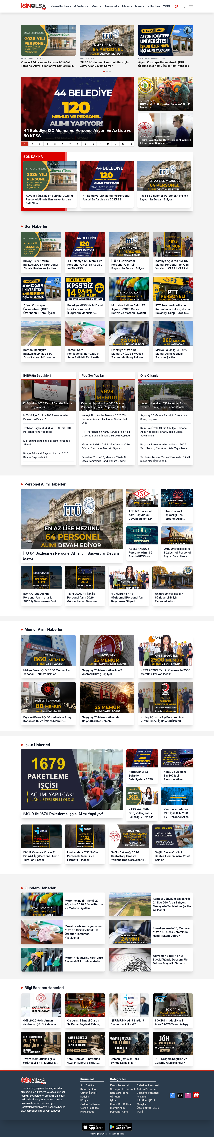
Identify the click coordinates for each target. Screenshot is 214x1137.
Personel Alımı (119, 1111)
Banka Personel (119, 1092)
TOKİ (166, 6)
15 (131, 144)
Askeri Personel (146, 1089)
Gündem (80, 6)
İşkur (138, 6)
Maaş (126, 6)
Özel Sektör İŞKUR (148, 1107)
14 (123, 144)
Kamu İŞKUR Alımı (120, 1104)
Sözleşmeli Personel (122, 1089)
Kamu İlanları (60, 6)
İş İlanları (153, 6)
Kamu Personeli (119, 1085)
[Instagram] (188, 1095)
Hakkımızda (87, 1111)
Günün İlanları (88, 1092)
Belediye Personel (148, 1085)
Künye (84, 1100)
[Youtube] (196, 1095)
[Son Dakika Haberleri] (176, 6)
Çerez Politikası (89, 1107)
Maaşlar (141, 1104)
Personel (111, 6)
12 (108, 144)
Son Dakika (87, 1085)
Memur (96, 6)
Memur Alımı (117, 1107)
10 (93, 144)
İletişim (84, 1096)
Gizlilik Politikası (90, 1104)
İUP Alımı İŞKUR (146, 1100)
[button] (189, 38)
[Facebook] (172, 1095)
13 (116, 144)
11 (100, 144)
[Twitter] (180, 1095)
